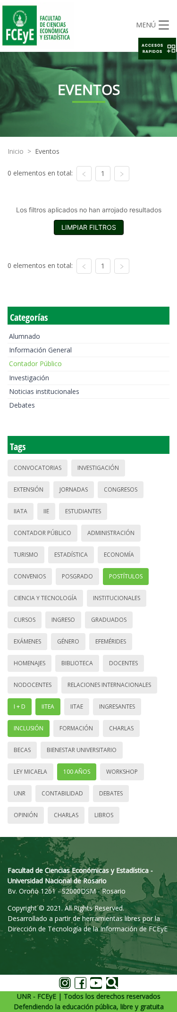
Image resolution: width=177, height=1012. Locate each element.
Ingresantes (117, 707)
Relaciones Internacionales (109, 685)
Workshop (122, 772)
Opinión (26, 815)
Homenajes (29, 663)
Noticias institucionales (44, 391)
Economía (119, 555)
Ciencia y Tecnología (45, 598)
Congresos (120, 489)
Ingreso (63, 620)
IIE (46, 511)
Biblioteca (77, 663)
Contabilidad (62, 793)
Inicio (16, 151)
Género (68, 641)
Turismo (26, 555)
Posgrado (77, 576)
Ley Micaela (30, 772)
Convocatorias (37, 468)
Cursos (24, 620)
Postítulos (126, 576)
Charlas (121, 728)
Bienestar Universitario (82, 750)
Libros (103, 815)
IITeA (48, 707)
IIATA (20, 511)
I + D (19, 707)
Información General (40, 349)
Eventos (47, 151)
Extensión (28, 489)
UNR (19, 793)
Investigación (29, 377)
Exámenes (27, 641)
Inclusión (28, 728)
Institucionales (116, 598)
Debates (22, 405)
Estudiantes (83, 511)
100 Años (76, 772)
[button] (157, 48)
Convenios (30, 576)
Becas (22, 750)
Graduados (108, 620)
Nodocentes (32, 685)
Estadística (71, 555)
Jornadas (73, 489)
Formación (76, 728)
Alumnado (24, 336)
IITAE (76, 707)
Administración (111, 533)
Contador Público (35, 363)
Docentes (123, 663)
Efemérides (110, 641)
